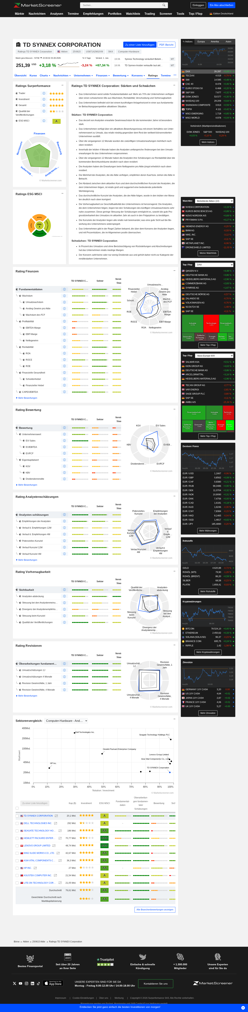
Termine (73, 13)
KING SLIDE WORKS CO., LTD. (39, 853)
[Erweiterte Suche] (164, 5)
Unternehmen (82, 75)
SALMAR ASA (192, 362)
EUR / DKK (188, 498)
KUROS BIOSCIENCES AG (199, 211)
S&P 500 (190, 92)
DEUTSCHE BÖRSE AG (197, 294)
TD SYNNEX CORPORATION (38, 816)
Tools (180, 13)
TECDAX (190, 75)
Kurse (33, 75)
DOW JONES (192, 96)
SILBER (186, 580)
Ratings (153, 75)
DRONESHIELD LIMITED (198, 247)
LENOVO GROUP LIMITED (37, 845)
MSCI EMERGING (194, 113)
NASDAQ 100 (192, 101)
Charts (44, 75)
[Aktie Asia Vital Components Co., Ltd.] (60, 861)
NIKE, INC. (191, 234)
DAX (188, 71)
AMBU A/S (191, 402)
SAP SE (189, 239)
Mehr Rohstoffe (208, 591)
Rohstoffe (188, 541)
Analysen (56, 13)
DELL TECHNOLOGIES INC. (38, 823)
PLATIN (186, 584)
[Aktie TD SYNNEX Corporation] (56, 816)
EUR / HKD (188, 515)
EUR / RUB (188, 486)
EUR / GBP (188, 477)
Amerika (215, 41)
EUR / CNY (188, 511)
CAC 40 (189, 84)
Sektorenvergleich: (29, 720)
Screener (166, 13)
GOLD (186, 568)
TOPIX (189, 109)
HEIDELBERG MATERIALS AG (201, 279)
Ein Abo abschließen (221, 5)
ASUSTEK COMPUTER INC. (38, 875)
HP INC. (28, 868)
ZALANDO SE (192, 298)
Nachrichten (37, 13)
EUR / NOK (188, 494)
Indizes (188, 41)
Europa (201, 41)
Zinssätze (188, 662)
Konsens (137, 75)
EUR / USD (188, 473)
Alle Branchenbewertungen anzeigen (155, 909)
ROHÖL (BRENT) (191, 576)
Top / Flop (195, 13)
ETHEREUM (192, 633)
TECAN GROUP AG (195, 385)
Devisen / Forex (191, 446)
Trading (150, 13)
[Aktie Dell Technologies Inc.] (55, 823)
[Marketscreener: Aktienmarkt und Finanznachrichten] (37, 5)
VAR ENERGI (192, 389)
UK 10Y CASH (193, 706)
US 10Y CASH (193, 693)
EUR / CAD (188, 503)
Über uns (103, 998)
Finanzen (102, 75)
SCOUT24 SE (192, 307)
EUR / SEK (188, 490)
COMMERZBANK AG (196, 283)
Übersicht (21, 75)
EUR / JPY (188, 524)
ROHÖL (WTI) (189, 572)
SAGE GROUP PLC (195, 394)
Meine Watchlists (208, 253)
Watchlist (187, 201)
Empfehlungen (93, 13)
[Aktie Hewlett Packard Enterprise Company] (60, 838)
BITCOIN (190, 628)
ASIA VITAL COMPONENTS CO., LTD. (40, 860)
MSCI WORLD (193, 118)
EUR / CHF (188, 482)
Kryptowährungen (192, 601)
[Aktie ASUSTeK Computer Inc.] (55, 875)
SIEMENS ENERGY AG (197, 226)
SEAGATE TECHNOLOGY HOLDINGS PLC (40, 830)
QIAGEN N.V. (192, 271)
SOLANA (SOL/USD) (196, 637)
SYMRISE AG (192, 288)
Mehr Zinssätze (208, 713)
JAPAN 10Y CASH (195, 698)
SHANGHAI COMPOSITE (198, 105)
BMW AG (190, 230)
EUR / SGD (188, 520)
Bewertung (120, 75)
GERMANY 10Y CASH (197, 689)
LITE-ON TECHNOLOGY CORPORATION (40, 883)
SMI (187, 80)
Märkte (19, 13)
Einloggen (198, 5)
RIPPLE (189, 645)
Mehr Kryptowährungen (208, 652)
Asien (228, 41)
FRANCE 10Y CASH (196, 702)
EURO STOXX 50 (194, 88)
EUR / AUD (188, 507)
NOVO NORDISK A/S (196, 215)
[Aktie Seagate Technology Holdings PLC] (60, 831)
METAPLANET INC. (195, 243)
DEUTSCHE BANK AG (197, 275)
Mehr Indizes (208, 142)
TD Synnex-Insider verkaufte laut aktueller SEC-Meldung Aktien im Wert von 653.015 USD (144, 65)
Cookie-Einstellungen (83, 998)
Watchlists (133, 13)
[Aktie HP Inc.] (35, 868)
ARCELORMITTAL (195, 374)
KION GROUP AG (194, 366)
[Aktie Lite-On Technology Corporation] (60, 883)
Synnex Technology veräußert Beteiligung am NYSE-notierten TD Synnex (144, 59)
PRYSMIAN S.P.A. (194, 220)
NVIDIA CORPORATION (197, 207)
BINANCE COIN (193, 641)
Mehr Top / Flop (208, 345)
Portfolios (114, 13)
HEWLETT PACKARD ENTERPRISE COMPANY (40, 838)
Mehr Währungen (208, 530)
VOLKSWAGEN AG (195, 302)
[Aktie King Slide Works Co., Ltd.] (58, 853)
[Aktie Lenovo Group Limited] (53, 846)
